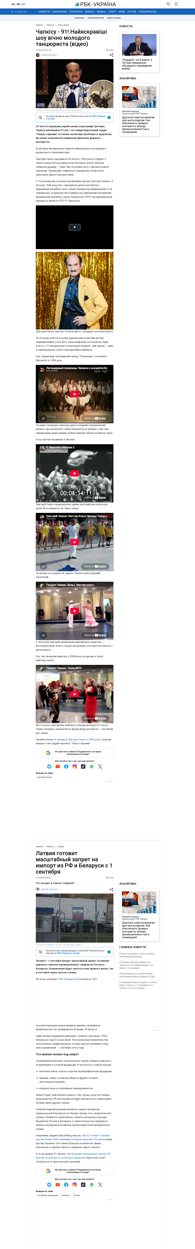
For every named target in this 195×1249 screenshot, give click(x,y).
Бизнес (89, 11)
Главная (39, 25)
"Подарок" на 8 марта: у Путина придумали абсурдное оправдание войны (137, 64)
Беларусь (66, 1198)
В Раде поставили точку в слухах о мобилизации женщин (137, 958)
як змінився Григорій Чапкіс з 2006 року (77, 739)
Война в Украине (114, 18)
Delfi (94, 981)
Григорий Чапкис (44, 777)
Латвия (76, 1198)
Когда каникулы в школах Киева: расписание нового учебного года (137, 977)
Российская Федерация (47, 1198)
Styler (132, 11)
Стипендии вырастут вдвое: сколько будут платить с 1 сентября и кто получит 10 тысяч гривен (138, 988)
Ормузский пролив (96, 18)
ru (23, 4)
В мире (61, 849)
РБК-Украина (66, 981)
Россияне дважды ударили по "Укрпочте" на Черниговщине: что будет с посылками (136, 967)
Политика (76, 11)
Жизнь (101, 11)
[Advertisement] (74, 1005)
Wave (122, 11)
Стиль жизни (63, 25)
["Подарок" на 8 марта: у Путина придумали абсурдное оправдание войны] (139, 45)
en (18, 4)
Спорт (112, 11)
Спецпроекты (147, 11)
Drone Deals (79, 18)
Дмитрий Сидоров (130, 111)
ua (13, 4)
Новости (44, 11)
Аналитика (60, 11)
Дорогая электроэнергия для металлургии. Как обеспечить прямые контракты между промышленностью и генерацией (138, 124)
